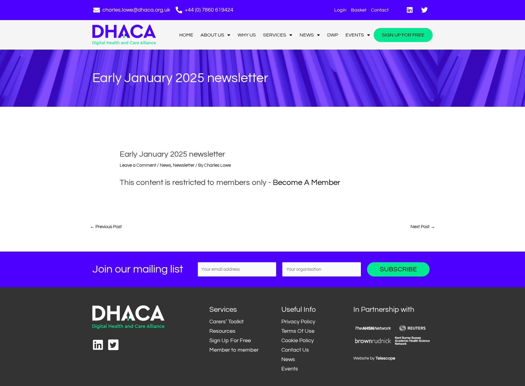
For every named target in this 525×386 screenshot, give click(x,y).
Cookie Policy (297, 340)
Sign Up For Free (403, 35)
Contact (380, 10)
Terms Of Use (297, 331)
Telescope (385, 358)
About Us (212, 35)
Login (340, 10)
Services (274, 35)
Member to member (234, 350)
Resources (222, 331)
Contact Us (295, 350)
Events (354, 35)
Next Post (422, 226)
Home (186, 35)
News (307, 35)
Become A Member (306, 182)
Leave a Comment (138, 165)
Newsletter (183, 165)
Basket (358, 10)
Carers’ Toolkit (226, 322)
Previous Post (106, 226)
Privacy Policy (298, 322)
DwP (332, 35)
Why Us (247, 35)
